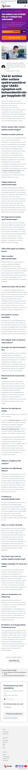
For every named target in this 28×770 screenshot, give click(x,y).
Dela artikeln (13, 660)
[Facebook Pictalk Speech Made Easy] (22, 766)
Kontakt (4, 754)
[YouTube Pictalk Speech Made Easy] (25, 766)
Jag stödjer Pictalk (14, 37)
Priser (4, 748)
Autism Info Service (14, 420)
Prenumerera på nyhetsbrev (14, 714)
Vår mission (5, 742)
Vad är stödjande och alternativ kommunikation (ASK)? (15, 673)
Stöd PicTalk (22, 2)
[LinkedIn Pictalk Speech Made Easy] (16, 766)
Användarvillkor (6, 756)
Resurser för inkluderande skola (10, 429)
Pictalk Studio (5, 733)
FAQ (4, 746)
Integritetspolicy (6, 758)
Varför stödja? (5, 740)
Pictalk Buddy (5, 731)
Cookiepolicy (5, 760)
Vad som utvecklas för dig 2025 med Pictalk (14, 675)
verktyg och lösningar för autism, (12, 170)
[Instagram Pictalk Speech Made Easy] (19, 766)
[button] (25, 6)
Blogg (4, 744)
